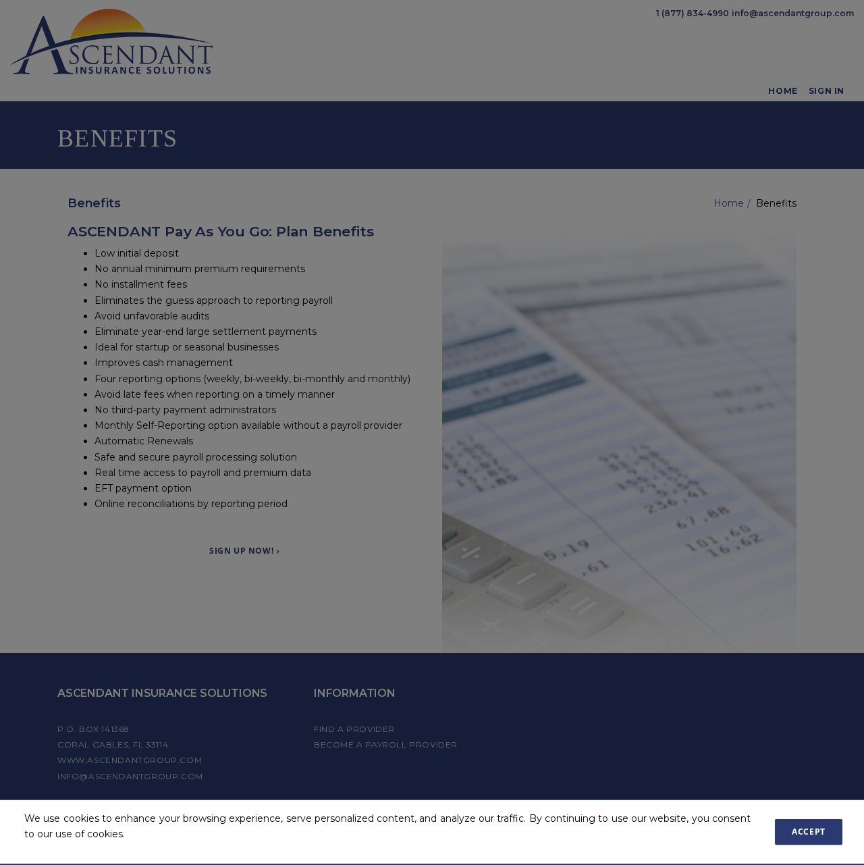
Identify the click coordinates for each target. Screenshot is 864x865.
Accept (809, 831)
